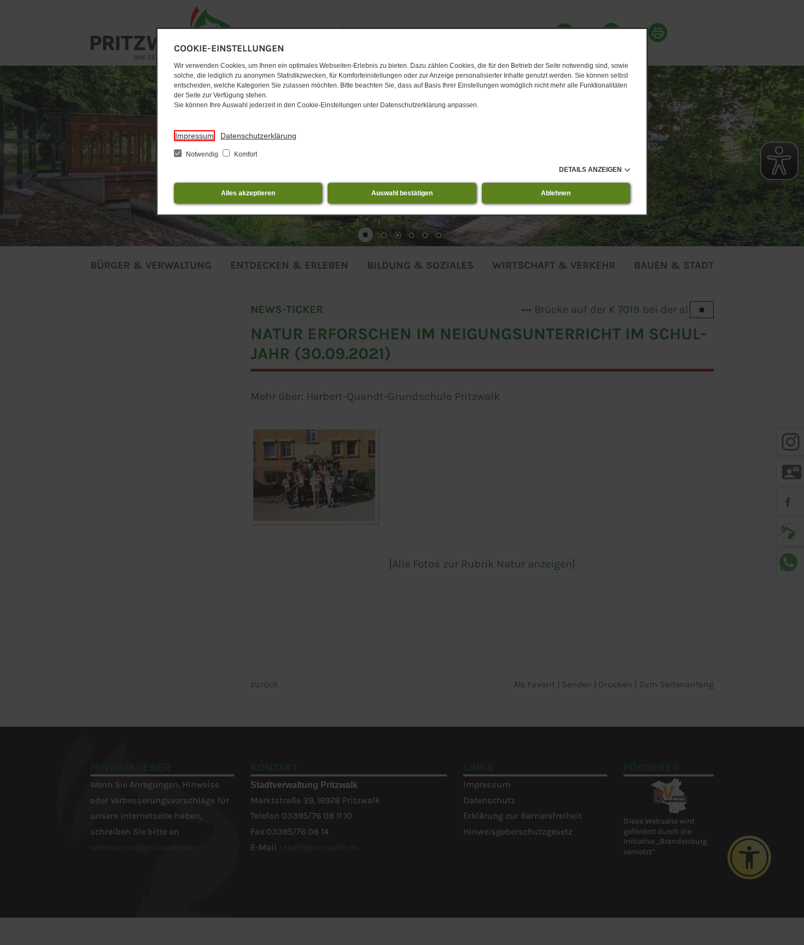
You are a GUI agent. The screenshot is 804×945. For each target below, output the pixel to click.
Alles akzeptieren (248, 193)
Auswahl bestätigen (402, 193)
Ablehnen (555, 193)
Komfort (244, 154)
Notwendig (202, 154)
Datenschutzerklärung (258, 135)
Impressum (194, 135)
